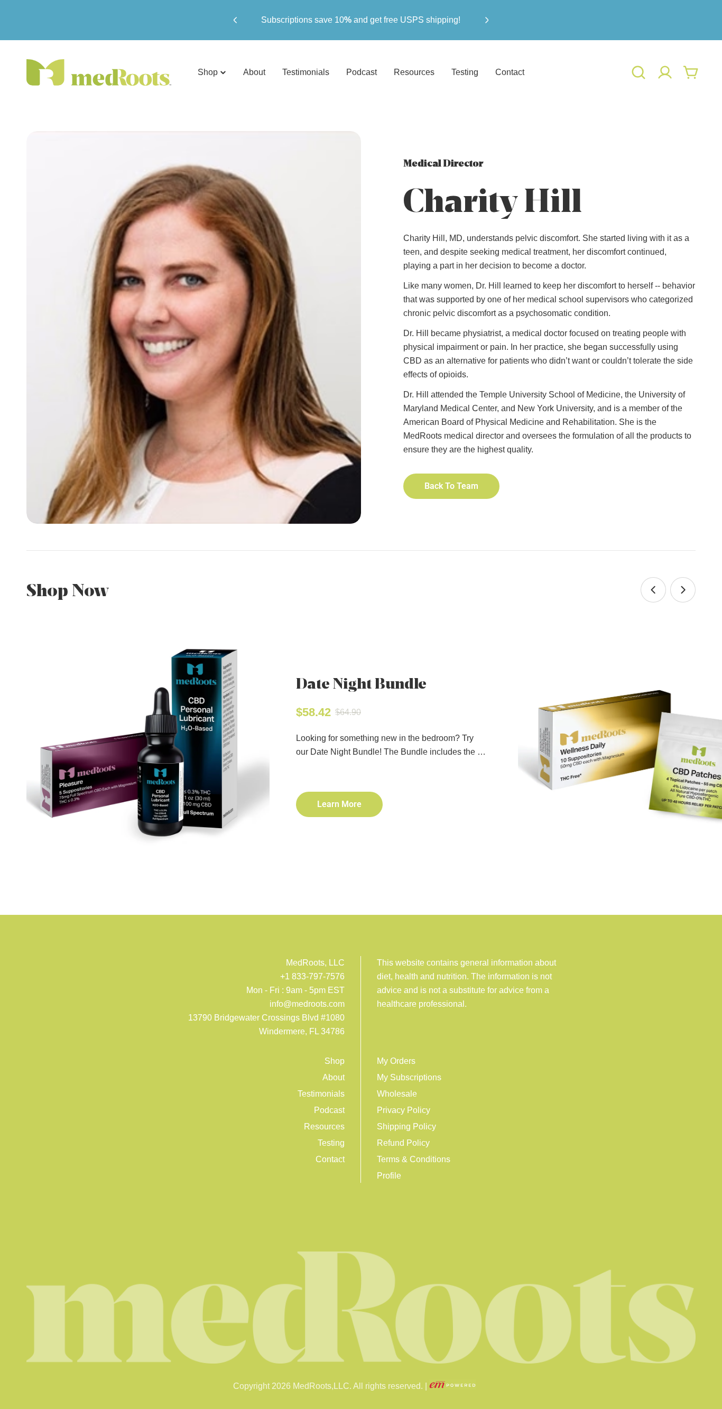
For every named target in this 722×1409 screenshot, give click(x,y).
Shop (335, 1060)
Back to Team (451, 486)
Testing (331, 1142)
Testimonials (321, 1093)
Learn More (339, 804)
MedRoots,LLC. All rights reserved (357, 1386)
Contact (330, 1159)
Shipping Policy (406, 1126)
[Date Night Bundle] (148, 745)
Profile (389, 1175)
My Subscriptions (409, 1077)
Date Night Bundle (361, 683)
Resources (324, 1126)
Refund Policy (403, 1142)
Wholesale (397, 1093)
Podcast (329, 1110)
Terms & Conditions (413, 1159)
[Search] (638, 72)
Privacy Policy (403, 1110)
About (333, 1077)
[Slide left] (653, 589)
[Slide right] (683, 589)
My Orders (396, 1060)
